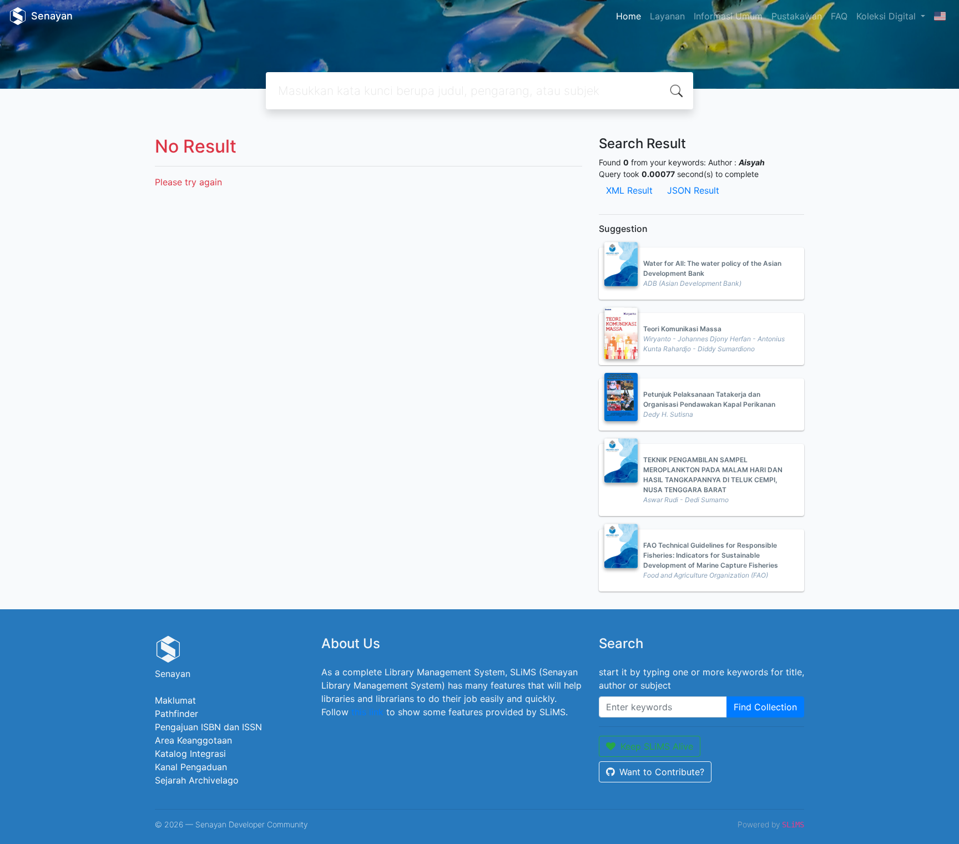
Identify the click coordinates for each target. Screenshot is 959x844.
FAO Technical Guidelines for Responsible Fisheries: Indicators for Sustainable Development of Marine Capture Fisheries (710, 555)
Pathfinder (176, 713)
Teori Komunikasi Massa (682, 329)
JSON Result (693, 190)
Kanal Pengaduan (191, 766)
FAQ (839, 16)
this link (367, 711)
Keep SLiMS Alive (656, 746)
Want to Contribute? (661, 771)
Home (628, 16)
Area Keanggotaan (193, 740)
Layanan (667, 16)
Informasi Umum (728, 16)
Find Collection (765, 706)
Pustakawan (796, 16)
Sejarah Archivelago (197, 780)
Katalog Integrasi (190, 753)
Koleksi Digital (887, 16)
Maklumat (175, 700)
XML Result (629, 190)
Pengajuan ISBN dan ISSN (208, 726)
